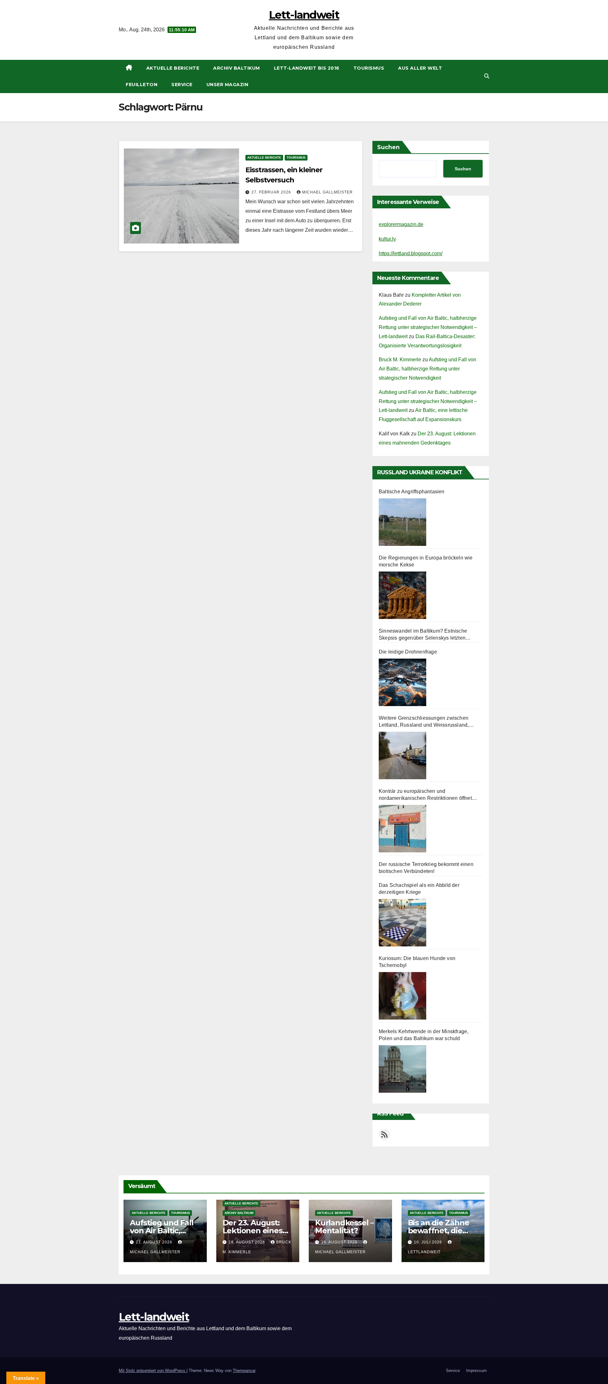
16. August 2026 (340, 1242)
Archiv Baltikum (236, 68)
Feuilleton (141, 84)
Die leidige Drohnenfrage (408, 651)
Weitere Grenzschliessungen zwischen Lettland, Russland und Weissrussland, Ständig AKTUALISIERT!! (424, 722)
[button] (486, 76)
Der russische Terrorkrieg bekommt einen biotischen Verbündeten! (426, 868)
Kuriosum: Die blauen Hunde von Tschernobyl (417, 962)
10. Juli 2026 (428, 1242)
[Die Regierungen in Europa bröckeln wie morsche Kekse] (402, 595)
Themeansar (244, 1370)
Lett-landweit (304, 15)
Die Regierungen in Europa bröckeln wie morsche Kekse (426, 561)
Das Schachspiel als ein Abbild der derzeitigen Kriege (419, 888)
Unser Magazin (227, 84)
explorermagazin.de (401, 224)
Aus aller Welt (420, 68)
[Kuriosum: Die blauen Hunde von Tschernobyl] (402, 996)
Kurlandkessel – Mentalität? (344, 1226)
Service (182, 84)
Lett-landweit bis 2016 (306, 68)
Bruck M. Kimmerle (400, 359)
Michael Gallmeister (327, 192)
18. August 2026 (247, 1242)
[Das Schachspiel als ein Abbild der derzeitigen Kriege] (402, 922)
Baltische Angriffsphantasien (412, 491)
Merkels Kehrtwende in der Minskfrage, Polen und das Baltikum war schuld (423, 1035)
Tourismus (368, 68)
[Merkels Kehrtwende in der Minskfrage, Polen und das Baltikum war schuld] (402, 1069)
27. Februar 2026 (271, 192)
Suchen (388, 147)
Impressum (476, 1370)
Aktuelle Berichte (173, 68)
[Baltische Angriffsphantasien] (402, 522)
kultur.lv (387, 239)
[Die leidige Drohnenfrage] (402, 682)
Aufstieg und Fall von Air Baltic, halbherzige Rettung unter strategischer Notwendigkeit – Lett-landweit (428, 327)
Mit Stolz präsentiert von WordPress (153, 1370)
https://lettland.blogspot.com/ (410, 253)
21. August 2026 (155, 1242)
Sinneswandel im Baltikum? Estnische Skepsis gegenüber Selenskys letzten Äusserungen (423, 634)
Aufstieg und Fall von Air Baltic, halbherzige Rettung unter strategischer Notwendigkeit (427, 369)
